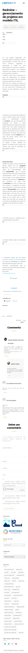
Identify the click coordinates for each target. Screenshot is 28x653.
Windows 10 (8, 624)
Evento (21, 581)
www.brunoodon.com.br (9, 273)
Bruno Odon (15, 364)
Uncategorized (13, 27)
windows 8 (7, 621)
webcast (7, 618)
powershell (15, 603)
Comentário (7, 448)
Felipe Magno (11, 400)
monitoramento (17, 595)
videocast (7, 615)
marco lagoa (15, 592)
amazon (19, 569)
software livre (8, 609)
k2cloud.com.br (7, 294)
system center (8, 612)
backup (21, 572)
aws (6, 572)
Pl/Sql (6, 603)
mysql (6, 598)
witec (21, 632)
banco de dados (9, 575)
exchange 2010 (8, 583)
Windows (16, 618)
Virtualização (17, 615)
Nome (5, 461)
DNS (14, 581)
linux (6, 592)
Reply (6, 356)
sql (17, 609)
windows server (18, 624)
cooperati (15, 578)
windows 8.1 (18, 621)
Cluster (7, 578)
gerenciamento (8, 586)
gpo (18, 586)
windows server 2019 (10, 632)
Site (4, 475)
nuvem (14, 598)
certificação (20, 575)
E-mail (5, 468)
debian (7, 581)
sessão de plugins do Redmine (12, 259)
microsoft (7, 595)
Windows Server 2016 (10, 629)
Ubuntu (18, 612)
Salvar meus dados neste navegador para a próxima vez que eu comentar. (14, 484)
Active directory (9, 569)
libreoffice (16, 589)
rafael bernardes (9, 606)
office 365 (7, 601)
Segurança (20, 606)
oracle (16, 601)
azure (13, 572)
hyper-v (7, 589)
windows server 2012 (10, 626)
